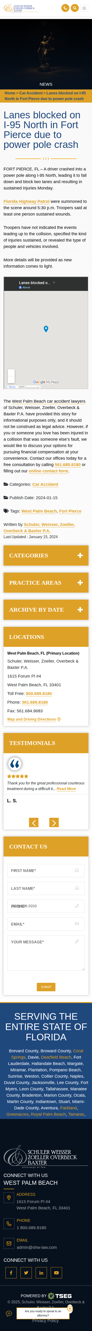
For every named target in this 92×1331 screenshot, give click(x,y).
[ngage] (9, 1313)
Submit (46, 987)
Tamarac (76, 1114)
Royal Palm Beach (48, 1114)
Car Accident (45, 484)
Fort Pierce (70, 511)
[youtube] (56, 1272)
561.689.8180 (68, 464)
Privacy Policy (45, 1320)
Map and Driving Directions (31, 719)
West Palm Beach (39, 511)
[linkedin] (41, 1272)
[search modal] (75, 8)
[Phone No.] (66, 8)
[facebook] (11, 1272)
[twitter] (26, 1272)
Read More (66, 789)
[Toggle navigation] (84, 8)
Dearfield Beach (56, 1057)
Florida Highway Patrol (27, 201)
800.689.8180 (39, 693)
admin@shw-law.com (37, 1247)
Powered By (34, 1296)
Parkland (68, 1108)
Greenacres (17, 1114)
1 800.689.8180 (31, 1227)
